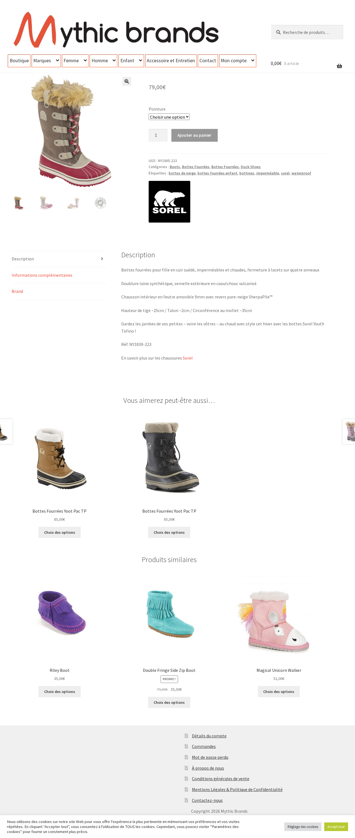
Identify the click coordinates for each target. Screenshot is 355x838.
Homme (100, 61)
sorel (285, 173)
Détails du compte (209, 736)
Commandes (204, 746)
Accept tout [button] (336, 826)
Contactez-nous (207, 800)
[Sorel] (169, 202)
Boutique (19, 61)
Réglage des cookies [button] (303, 826)
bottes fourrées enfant (217, 173)
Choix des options (59, 532)
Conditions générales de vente (220, 778)
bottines (246, 173)
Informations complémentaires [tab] (42, 275)
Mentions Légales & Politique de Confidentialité (237, 789)
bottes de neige (182, 173)
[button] (126, 81)
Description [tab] (23, 258)
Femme (71, 61)
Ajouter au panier (194, 135)
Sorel (188, 358)
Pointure (157, 109)
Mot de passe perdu (210, 757)
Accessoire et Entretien (171, 61)
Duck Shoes (251, 166)
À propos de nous (208, 768)
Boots (175, 166)
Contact (207, 61)
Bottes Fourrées (195, 166)
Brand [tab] (17, 291)
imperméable (267, 173)
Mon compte (234, 61)
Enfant (127, 61)
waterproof (301, 173)
